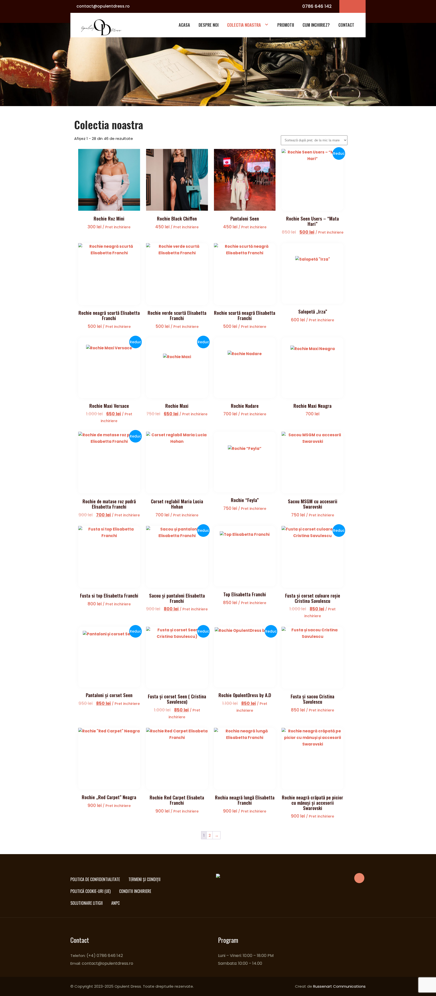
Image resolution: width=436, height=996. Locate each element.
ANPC (115, 903)
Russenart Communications (339, 986)
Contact (346, 25)
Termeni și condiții (144, 879)
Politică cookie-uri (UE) (90, 891)
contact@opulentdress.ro (103, 6)
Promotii (285, 25)
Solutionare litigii (86, 903)
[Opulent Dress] (102, 27)
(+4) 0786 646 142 (105, 955)
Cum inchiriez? (316, 25)
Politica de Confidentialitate (95, 879)
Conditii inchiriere (135, 891)
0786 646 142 (317, 6)
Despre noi (209, 25)
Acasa (184, 25)
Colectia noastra (244, 25)
